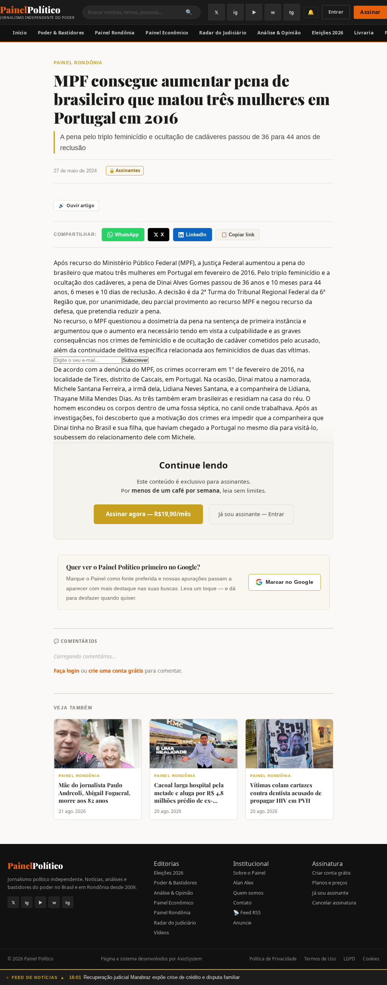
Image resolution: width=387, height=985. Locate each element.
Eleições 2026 (327, 32)
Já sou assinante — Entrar (251, 514)
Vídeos (161, 932)
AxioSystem (189, 959)
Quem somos (248, 892)
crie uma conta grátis (115, 670)
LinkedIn (196, 234)
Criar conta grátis (331, 872)
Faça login (66, 670)
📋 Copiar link (237, 234)
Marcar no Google (289, 582)
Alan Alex (243, 882)
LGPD (349, 959)
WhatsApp (127, 234)
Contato (242, 902)
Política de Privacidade (273, 959)
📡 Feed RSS (247, 912)
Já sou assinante (330, 892)
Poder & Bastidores (61, 32)
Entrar (336, 12)
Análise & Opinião (279, 32)
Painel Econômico (167, 32)
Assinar (370, 12)
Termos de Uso (320, 959)
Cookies (371, 959)
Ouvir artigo (76, 205)
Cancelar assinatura (334, 902)
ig (235, 12)
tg (291, 12)
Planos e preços (329, 882)
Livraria (364, 32)
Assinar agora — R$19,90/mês (148, 514)
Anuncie (242, 922)
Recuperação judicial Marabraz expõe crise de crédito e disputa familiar (162, 977)
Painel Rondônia (115, 32)
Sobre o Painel (249, 872)
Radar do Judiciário (222, 32)
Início (20, 32)
